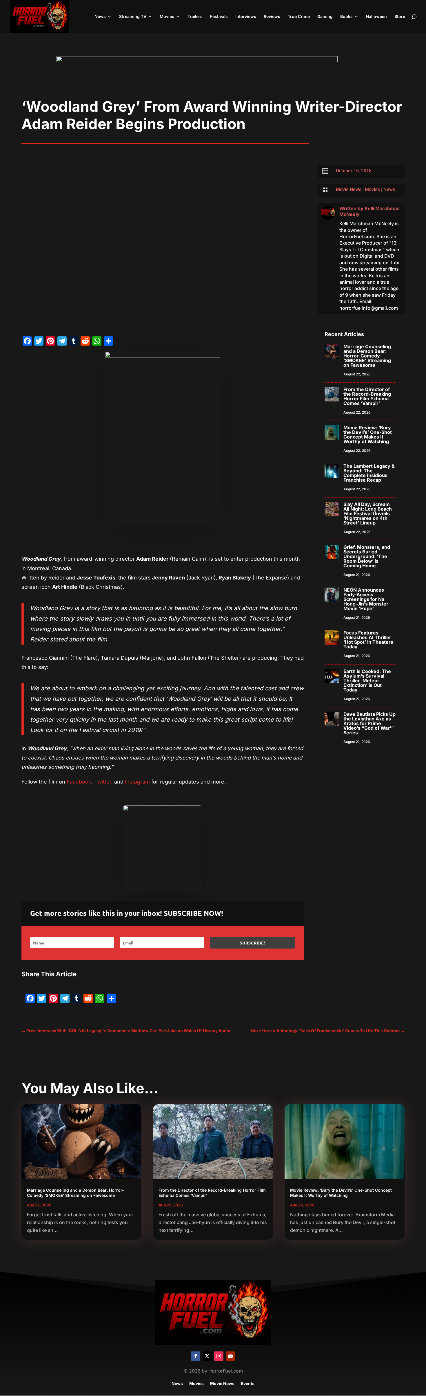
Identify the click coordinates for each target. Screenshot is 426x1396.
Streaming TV (132, 16)
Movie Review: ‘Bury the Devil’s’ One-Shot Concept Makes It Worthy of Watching (367, 434)
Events (247, 1384)
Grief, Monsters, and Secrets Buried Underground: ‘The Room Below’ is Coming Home (366, 556)
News (100, 16)
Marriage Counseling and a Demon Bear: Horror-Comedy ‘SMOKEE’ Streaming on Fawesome (367, 356)
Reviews (272, 16)
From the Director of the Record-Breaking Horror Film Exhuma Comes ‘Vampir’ (367, 396)
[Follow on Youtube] (230, 1356)
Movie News (348, 189)
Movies (167, 16)
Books (346, 16)
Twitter (102, 782)
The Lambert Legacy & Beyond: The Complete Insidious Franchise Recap (369, 473)
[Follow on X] (207, 1356)
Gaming (325, 16)
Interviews (245, 16)
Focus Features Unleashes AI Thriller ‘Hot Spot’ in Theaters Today (368, 640)
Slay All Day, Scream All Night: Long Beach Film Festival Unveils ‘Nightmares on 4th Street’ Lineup (367, 513)
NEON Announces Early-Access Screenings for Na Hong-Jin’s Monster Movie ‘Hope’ (365, 599)
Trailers (195, 16)
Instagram (137, 782)
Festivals (219, 16)
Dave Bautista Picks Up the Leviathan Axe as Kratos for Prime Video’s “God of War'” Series (369, 723)
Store (399, 16)
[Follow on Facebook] (195, 1356)
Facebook (79, 782)
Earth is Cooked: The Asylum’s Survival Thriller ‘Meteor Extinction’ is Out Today (367, 680)
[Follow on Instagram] (218, 1356)
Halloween (376, 16)
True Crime (299, 16)
